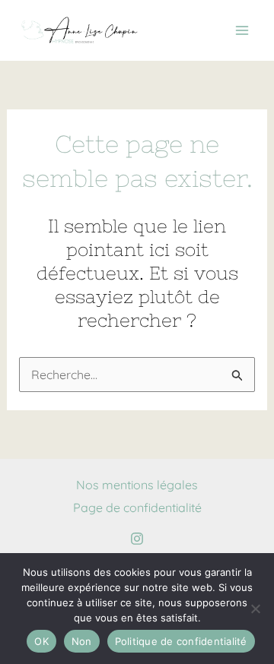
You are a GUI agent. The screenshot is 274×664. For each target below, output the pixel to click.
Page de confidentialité (137, 507)
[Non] (255, 608)
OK (41, 641)
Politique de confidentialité (181, 641)
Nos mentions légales (137, 484)
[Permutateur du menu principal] (242, 30)
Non (82, 641)
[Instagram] (137, 538)
